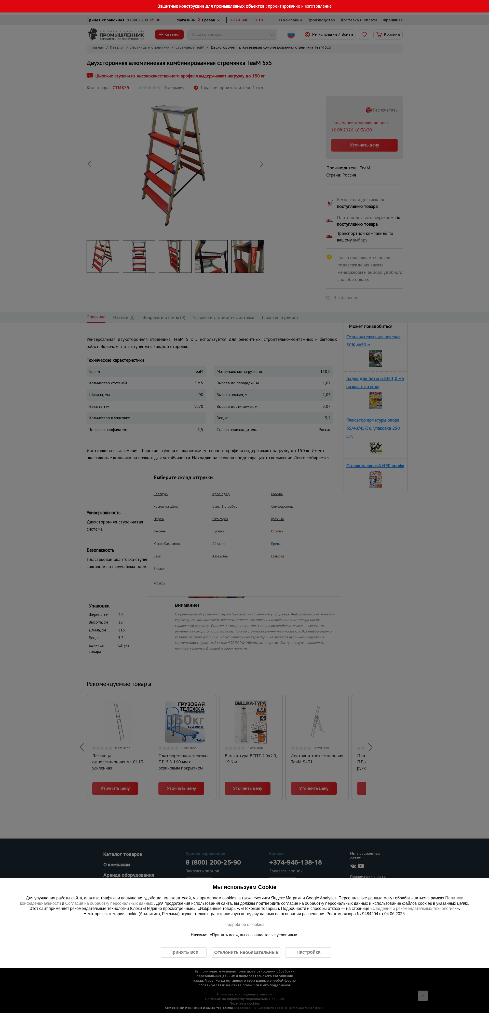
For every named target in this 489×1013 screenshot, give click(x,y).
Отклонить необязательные (246, 952)
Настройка (308, 952)
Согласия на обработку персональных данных (109, 903)
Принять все (183, 952)
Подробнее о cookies (244, 924)
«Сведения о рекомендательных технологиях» (414, 909)
